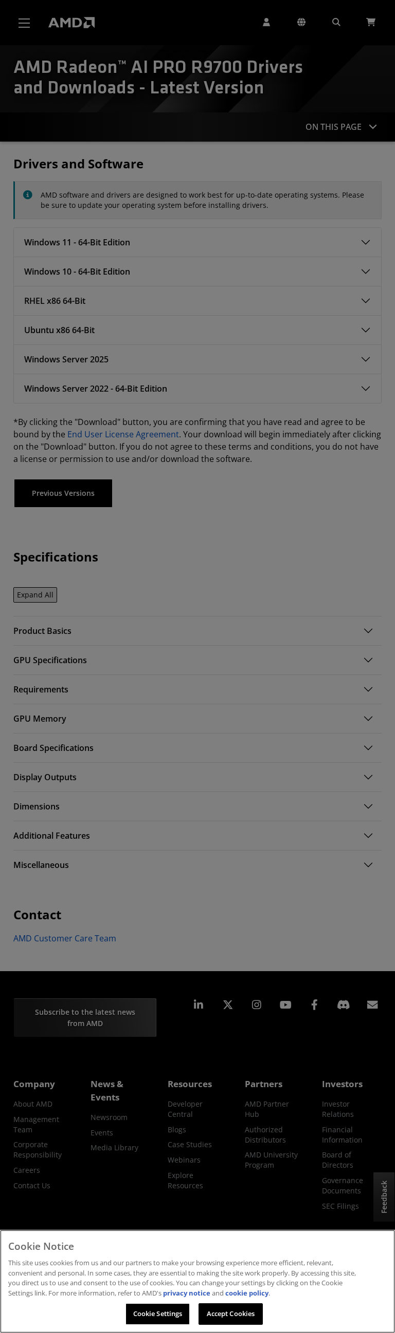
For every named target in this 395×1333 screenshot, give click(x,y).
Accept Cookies (231, 1313)
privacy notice (186, 1293)
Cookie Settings (158, 1313)
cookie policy (246, 1293)
